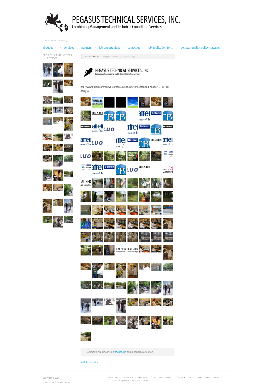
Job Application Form (160, 47)
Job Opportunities (109, 47)
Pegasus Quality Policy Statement (201, 47)
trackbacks (120, 351)
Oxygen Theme (62, 381)
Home (96, 56)
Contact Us (134, 47)
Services (69, 47)
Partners (86, 47)
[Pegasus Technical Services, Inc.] (136, 22)
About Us (48, 47)
